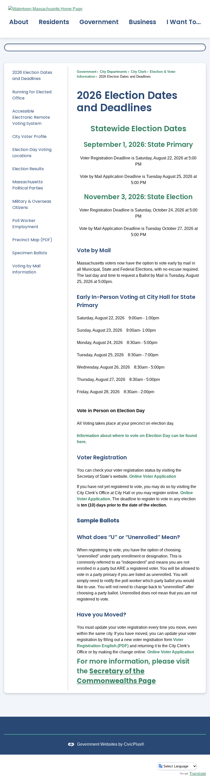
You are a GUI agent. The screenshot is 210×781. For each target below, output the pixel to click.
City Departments (113, 72)
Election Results (28, 169)
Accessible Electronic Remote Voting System (31, 117)
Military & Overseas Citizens (31, 204)
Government (86, 72)
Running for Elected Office (31, 95)
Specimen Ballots (29, 253)
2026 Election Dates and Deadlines (32, 75)
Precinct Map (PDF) (32, 240)
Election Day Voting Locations (31, 153)
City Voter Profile (29, 136)
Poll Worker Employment (25, 224)
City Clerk (138, 72)
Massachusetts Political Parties (27, 185)
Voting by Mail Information (26, 269)
